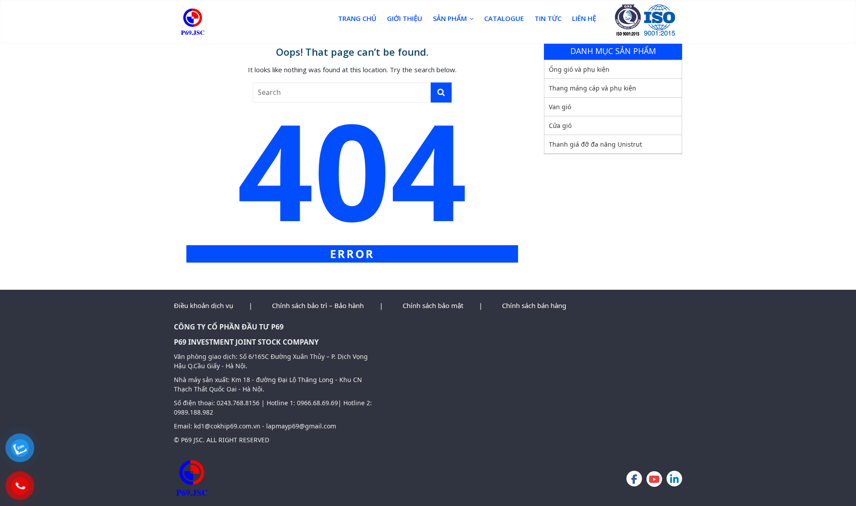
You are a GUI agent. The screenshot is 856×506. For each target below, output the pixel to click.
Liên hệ (584, 18)
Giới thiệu (404, 18)
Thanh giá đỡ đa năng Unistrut (595, 144)
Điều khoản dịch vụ (203, 305)
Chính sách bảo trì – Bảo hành (318, 305)
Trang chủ (357, 18)
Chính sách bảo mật (433, 305)
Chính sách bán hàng (534, 305)
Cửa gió (560, 125)
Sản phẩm (450, 18)
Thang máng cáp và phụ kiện (592, 88)
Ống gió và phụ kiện (579, 69)
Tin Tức (548, 18)
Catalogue (504, 18)
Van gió (560, 107)
